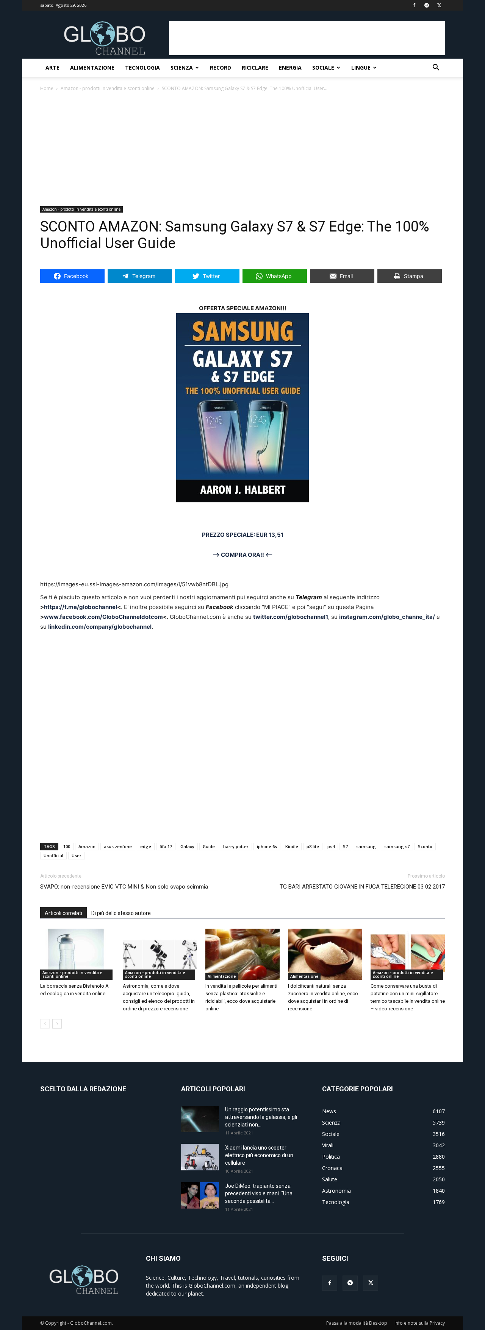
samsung (366, 846)
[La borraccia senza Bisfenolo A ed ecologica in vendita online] (77, 954)
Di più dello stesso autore (121, 913)
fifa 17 (166, 846)
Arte (52, 67)
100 (66, 846)
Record (220, 67)
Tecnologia (142, 67)
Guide (209, 846)
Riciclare (255, 67)
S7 (345, 846)
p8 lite (313, 846)
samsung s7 (397, 846)
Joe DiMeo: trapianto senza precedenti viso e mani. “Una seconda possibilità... (259, 1193)
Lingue (361, 67)
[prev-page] (45, 1024)
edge (145, 846)
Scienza (182, 67)
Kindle (291, 846)
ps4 (331, 846)
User (76, 855)
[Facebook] (329, 1283)
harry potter (236, 846)
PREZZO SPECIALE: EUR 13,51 (242, 534)
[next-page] (57, 1024)
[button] (436, 68)
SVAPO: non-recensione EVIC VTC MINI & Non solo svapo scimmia (124, 886)
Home (46, 88)
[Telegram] (350, 1283)
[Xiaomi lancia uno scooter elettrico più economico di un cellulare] (200, 1157)
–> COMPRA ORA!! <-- (242, 554)
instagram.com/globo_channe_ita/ (387, 616)
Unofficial (53, 855)
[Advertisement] (307, 38)
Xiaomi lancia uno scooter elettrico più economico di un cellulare (259, 1155)
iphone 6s (267, 846)
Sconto (425, 846)
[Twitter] (370, 1283)
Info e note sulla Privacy (419, 1323)
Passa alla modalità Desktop (356, 1323)
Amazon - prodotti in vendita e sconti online (108, 88)
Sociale (323, 67)
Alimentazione (92, 67)
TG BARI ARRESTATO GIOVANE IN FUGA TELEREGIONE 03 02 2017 (362, 886)
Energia (290, 67)
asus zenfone (118, 846)
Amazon (86, 846)
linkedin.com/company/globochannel (100, 626)
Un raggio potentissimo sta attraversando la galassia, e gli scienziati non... (261, 1117)
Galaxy (187, 846)
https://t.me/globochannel (80, 607)
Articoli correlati (63, 913)
